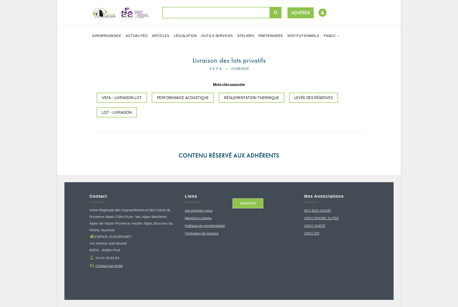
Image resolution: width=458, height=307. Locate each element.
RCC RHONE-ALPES (323, 218)
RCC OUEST (316, 226)
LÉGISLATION (185, 36)
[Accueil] (119, 12)
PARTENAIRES (271, 36)
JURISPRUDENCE (106, 36)
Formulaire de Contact (202, 233)
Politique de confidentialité (205, 226)
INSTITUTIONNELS (303, 36)
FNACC (330, 36)
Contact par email (109, 266)
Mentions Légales (198, 218)
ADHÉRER (300, 13)
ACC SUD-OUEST (317, 210)
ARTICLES (160, 36)
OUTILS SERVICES (217, 36)
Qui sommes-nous (199, 210)
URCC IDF (312, 233)
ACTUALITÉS (136, 36)
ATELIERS (245, 36)
